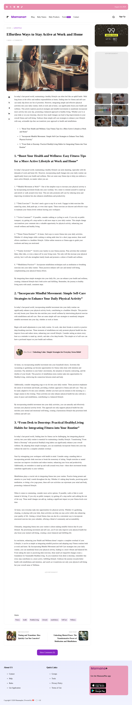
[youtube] (18, 7)
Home (9, 28)
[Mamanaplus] (19, 17)
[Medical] (120, 121)
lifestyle (18, 28)
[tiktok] (22, 7)
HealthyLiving (34, 620)
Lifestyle (44, 620)
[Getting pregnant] (120, 98)
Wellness (73, 620)
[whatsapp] (9, 119)
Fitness (17, 620)
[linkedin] (9, 114)
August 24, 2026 (120, 7)
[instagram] (14, 7)
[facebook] (7, 7)
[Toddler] (120, 110)
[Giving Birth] (103, 121)
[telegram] (9, 108)
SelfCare (64, 620)
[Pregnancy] (103, 98)
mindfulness (54, 620)
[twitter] (10, 7)
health (25, 620)
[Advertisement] (51, 592)
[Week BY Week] (103, 110)
